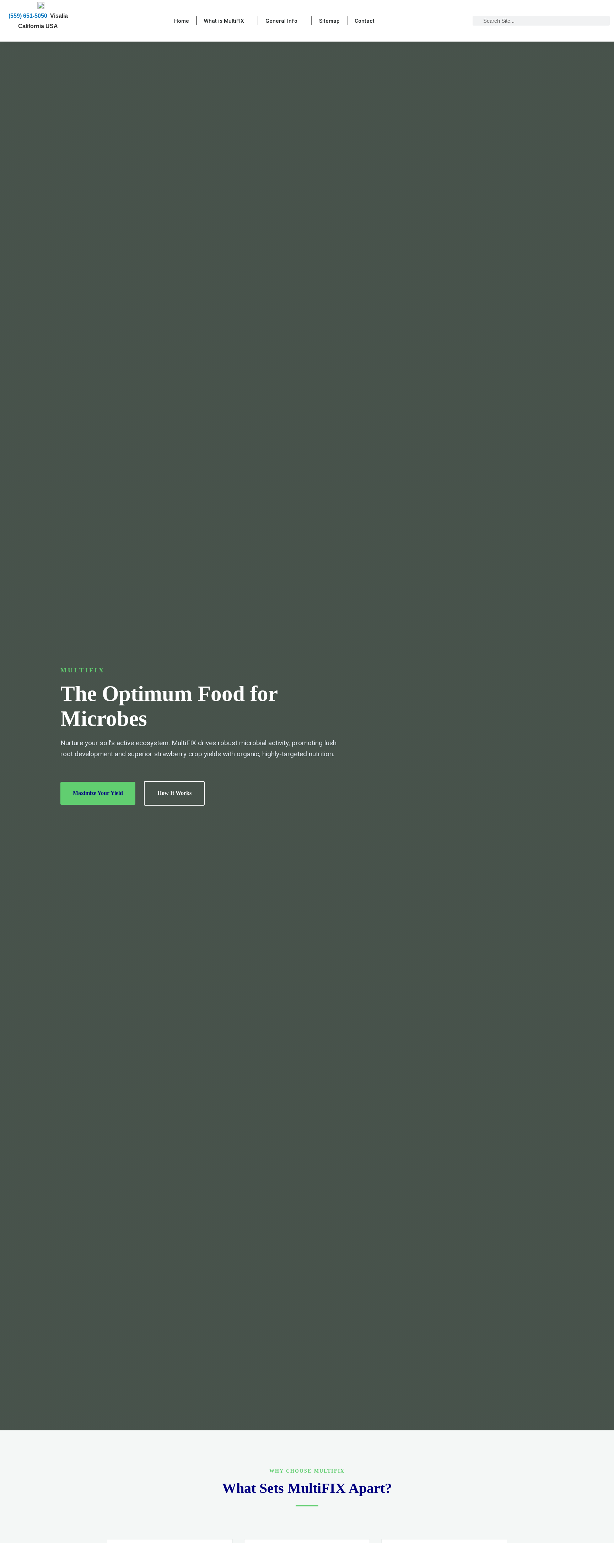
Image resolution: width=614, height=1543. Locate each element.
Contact (365, 21)
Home (181, 21)
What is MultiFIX (224, 21)
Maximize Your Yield (98, 793)
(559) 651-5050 (28, 16)
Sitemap (329, 21)
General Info (281, 21)
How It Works (174, 793)
